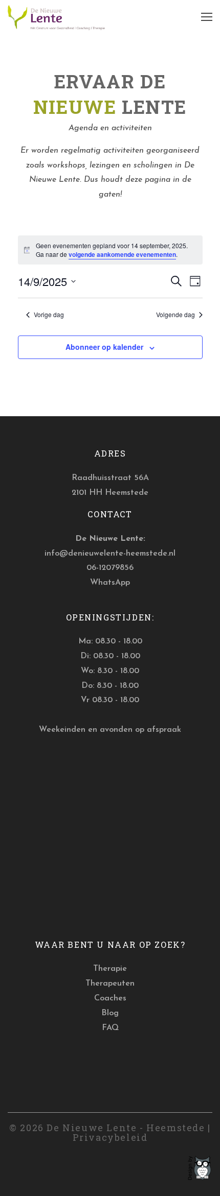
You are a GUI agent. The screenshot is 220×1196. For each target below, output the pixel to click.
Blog (110, 1013)
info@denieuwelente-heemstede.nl (110, 553)
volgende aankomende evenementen (122, 254)
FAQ (110, 1028)
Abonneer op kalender (104, 347)
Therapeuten (110, 983)
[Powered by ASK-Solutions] (200, 1178)
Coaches (110, 998)
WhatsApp (110, 583)
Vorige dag (49, 314)
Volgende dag (175, 314)
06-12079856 (110, 568)
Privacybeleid (110, 1137)
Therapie (110, 969)
